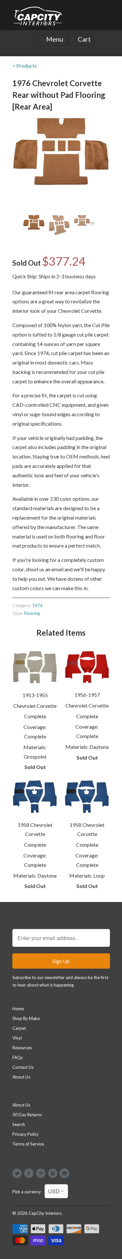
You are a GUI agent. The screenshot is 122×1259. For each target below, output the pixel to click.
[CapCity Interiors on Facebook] (30, 1173)
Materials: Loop (87, 875)
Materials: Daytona (87, 747)
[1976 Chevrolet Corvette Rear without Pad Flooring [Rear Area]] (61, 151)
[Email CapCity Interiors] (65, 1173)
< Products (24, 65)
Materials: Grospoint (35, 752)
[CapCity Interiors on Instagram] (53, 1173)
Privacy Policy (25, 1134)
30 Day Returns (27, 1114)
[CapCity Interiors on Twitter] (18, 1173)
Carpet (19, 1028)
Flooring (32, 613)
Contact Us (23, 1067)
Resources (22, 1047)
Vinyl (17, 1037)
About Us (21, 1077)
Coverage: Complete (35, 731)
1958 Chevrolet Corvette (35, 829)
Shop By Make (26, 1018)
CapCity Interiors (45, 1213)
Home (18, 1008)
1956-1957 (87, 695)
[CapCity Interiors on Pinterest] (41, 1173)
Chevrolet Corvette (35, 706)
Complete (35, 716)
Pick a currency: (28, 1191)
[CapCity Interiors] (38, 17)
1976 (37, 605)
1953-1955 (35, 695)
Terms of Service (28, 1143)
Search (18, 1124)
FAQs (17, 1057)
